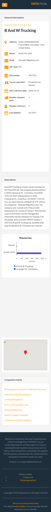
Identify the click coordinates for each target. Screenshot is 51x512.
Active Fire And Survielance (17, 394)
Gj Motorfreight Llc (13, 399)
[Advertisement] (25, 144)
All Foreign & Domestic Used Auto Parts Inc (25, 389)
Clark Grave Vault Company (17, 420)
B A (29, 25)
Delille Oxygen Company (16, 415)
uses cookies (19, 506)
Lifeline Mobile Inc (13, 410)
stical (39, 3)
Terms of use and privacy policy (26, 503)
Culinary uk (28, 477)
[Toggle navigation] (4, 5)
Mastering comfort (28, 480)
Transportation (10, 25)
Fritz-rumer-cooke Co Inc (16, 404)
